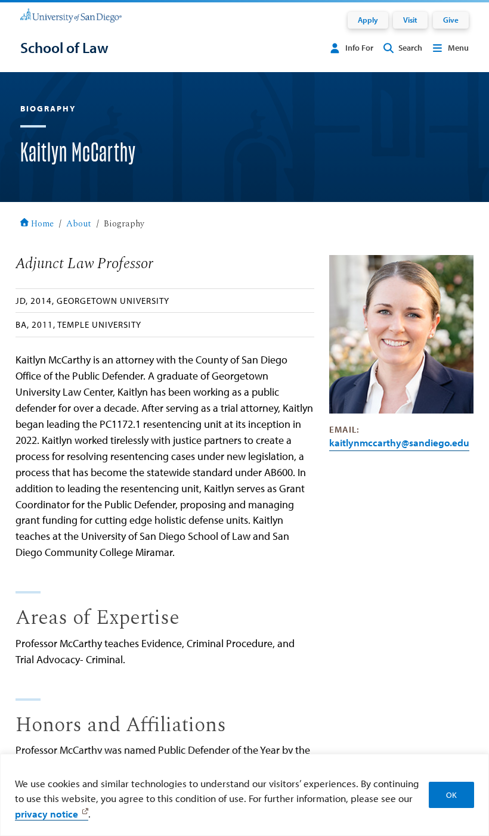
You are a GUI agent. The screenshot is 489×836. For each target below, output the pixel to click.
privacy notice (46, 813)
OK (451, 795)
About (78, 224)
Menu (458, 47)
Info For (359, 47)
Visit (410, 19)
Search (410, 47)
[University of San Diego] (71, 15)
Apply (368, 19)
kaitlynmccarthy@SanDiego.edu (399, 442)
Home (42, 224)
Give (451, 19)
